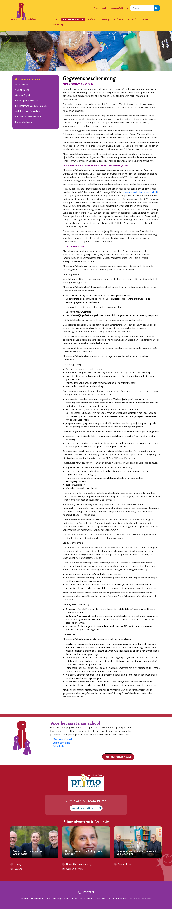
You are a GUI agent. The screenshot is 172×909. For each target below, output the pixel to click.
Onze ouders (21, 84)
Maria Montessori (24, 122)
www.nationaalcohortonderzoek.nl (139, 192)
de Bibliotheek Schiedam (27, 111)
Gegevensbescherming (27, 79)
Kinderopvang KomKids (27, 100)
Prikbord (132, 19)
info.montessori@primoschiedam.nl (133, 898)
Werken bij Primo (75, 868)
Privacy (18, 864)
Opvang (105, 19)
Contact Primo (125, 864)
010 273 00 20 (104, 898)
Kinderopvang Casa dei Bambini (31, 106)
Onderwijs (93, 19)
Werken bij (58, 24)
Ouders (18, 868)
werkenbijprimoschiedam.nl (85, 808)
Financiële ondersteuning (79, 864)
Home (55, 19)
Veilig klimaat (22, 89)
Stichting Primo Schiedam (28, 116)
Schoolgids (58, 746)
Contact (144, 19)
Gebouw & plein (23, 95)
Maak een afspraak (62, 739)
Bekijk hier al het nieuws (118, 756)
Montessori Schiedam (73, 19)
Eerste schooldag (61, 742)
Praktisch (118, 19)
